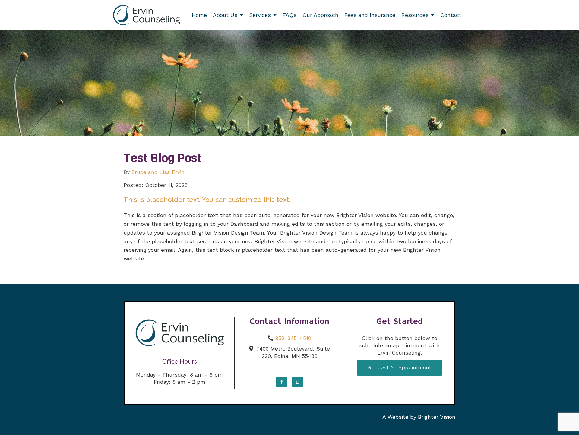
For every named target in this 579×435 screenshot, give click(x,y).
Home (199, 15)
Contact (450, 15)
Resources (415, 15)
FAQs (289, 15)
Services (260, 15)
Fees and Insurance (369, 15)
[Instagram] (297, 382)
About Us (225, 15)
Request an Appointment (399, 367)
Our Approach (320, 15)
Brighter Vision (436, 417)
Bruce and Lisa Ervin (158, 172)
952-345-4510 (293, 338)
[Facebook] (281, 382)
